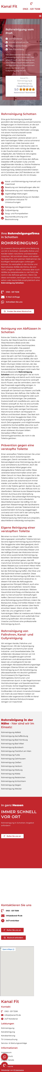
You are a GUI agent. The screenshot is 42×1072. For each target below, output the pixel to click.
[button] (40, 16)
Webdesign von (12, 1070)
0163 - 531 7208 (31, 9)
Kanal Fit (9, 6)
